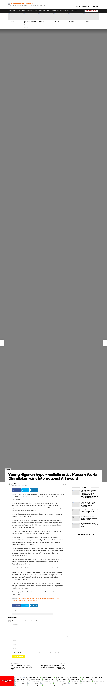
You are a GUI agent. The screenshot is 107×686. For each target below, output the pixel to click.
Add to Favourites (27, 614)
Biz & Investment (16, 10)
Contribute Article (91, 10)
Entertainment (42, 10)
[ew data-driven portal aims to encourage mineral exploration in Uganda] (2, 343)
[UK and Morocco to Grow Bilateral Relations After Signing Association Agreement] (76, 504)
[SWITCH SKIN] (81, 10)
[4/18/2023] (91, 16)
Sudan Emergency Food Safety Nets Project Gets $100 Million (89, 525)
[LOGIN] (100, 11)
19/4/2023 (71, 21)
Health (23, 10)
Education (29, 10)
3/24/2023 (41, 21)
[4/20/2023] (61, 16)
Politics (35, 10)
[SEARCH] (72, 4)
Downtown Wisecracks (56, 10)
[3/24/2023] (46, 16)
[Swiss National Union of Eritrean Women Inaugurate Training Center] (76, 518)
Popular (84, 6)
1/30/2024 (11, 21)
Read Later (16, 614)
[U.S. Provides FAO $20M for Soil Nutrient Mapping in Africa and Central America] (76, 512)
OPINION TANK (74, 10)
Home (10, 10)
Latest (78, 6)
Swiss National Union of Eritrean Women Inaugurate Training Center (89, 518)
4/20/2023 (56, 21)
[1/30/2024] (15, 16)
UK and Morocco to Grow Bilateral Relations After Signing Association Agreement (88, 504)
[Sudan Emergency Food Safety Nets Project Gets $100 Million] (76, 525)
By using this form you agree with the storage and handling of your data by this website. (36, 652)
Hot (89, 6)
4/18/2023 (86, 21)
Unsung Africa (66, 10)
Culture (48, 10)
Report (50, 614)
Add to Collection (40, 614)
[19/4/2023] (76, 16)
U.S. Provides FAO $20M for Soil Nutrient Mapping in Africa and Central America (89, 511)
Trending (95, 6)
